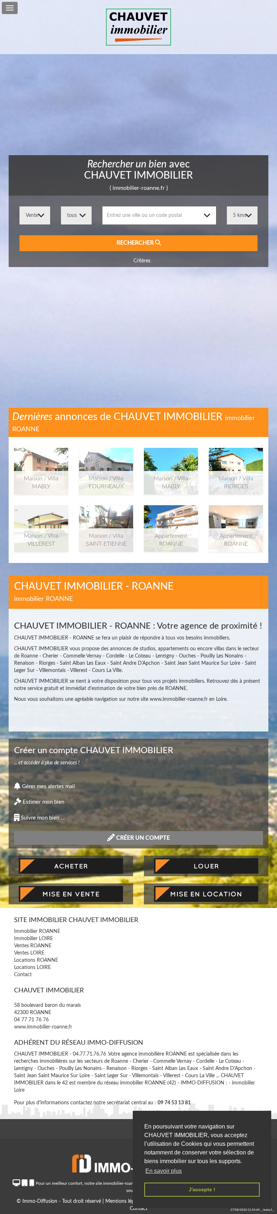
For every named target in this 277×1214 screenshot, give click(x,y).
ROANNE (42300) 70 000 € (171, 525)
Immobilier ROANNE (37, 931)
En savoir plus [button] (163, 1171)
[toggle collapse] (10, 8)
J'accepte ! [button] (202, 1189)
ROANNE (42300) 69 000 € (236, 525)
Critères (141, 260)
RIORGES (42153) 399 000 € (236, 467)
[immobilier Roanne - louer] (206, 866)
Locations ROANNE (36, 960)
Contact (23, 974)
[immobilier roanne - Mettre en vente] (71, 893)
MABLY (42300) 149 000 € (41, 467)
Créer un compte (142, 838)
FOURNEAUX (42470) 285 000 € (106, 467)
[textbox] (159, 215)
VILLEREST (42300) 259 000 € (41, 525)
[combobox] (159, 215)
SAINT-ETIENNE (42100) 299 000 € (106, 527)
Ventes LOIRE (29, 953)
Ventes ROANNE (33, 945)
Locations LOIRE (32, 967)
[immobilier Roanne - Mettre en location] (206, 893)
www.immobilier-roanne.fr (43, 1027)
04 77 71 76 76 (31, 1019)
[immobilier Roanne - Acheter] (71, 866)
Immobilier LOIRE (33, 938)
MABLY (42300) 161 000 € (171, 467)
